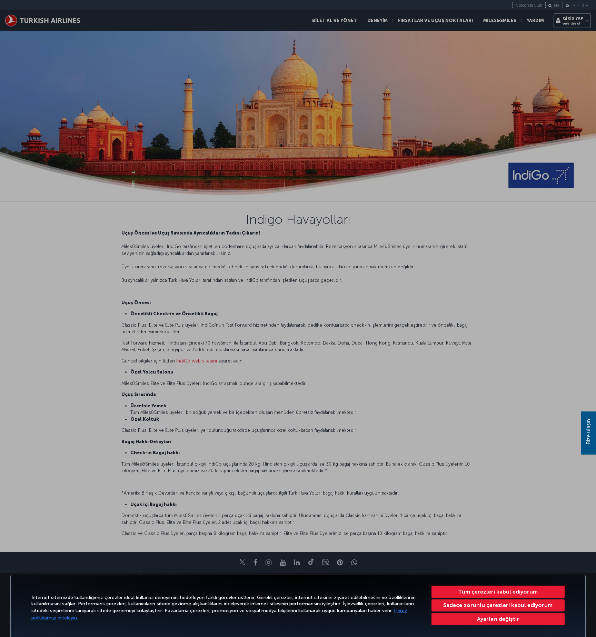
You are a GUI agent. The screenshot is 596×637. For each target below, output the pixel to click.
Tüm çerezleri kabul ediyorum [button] (498, 591)
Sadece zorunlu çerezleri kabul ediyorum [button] (498, 605)
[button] (498, 619)
